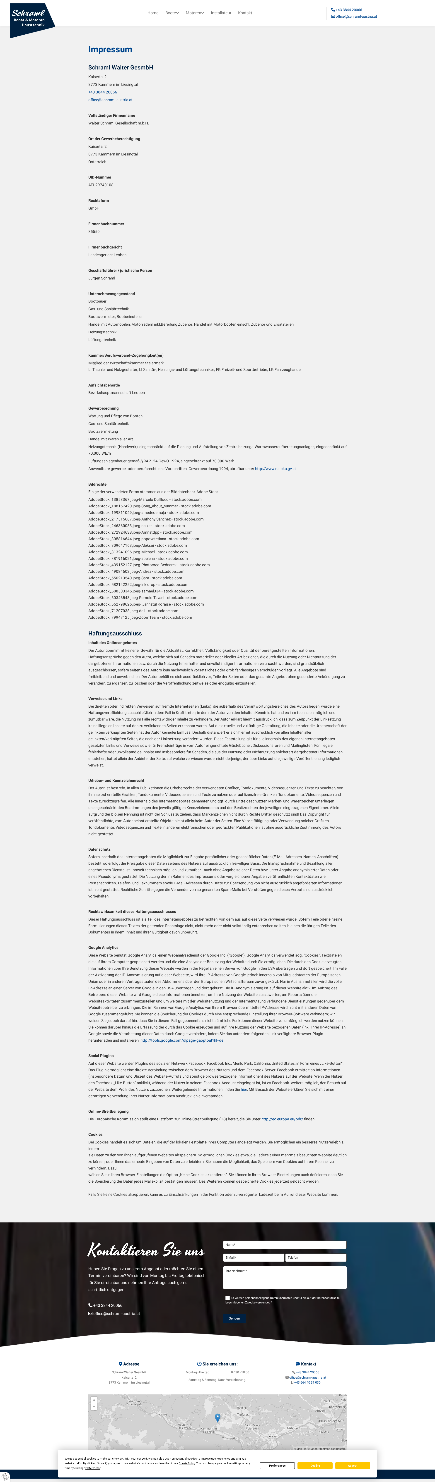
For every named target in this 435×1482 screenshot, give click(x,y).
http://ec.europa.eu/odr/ (282, 1119)
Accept (353, 1465)
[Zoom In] (94, 1400)
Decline (315, 1465)
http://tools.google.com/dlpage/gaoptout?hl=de (181, 1040)
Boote (170, 13)
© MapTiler (300, 1449)
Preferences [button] (92, 1468)
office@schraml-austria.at (354, 16)
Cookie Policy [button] (187, 1463)
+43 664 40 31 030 (307, 1382)
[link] (172, 13)
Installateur (221, 13)
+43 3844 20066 (346, 10)
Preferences (277, 1465)
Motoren (193, 13)
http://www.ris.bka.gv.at (275, 469)
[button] (217, 1418)
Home (153, 13)
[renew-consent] (5, 1477)
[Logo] (42, 20)
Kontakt (245, 13)
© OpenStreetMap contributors (327, 1449)
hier (244, 1089)
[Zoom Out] (94, 1406)
